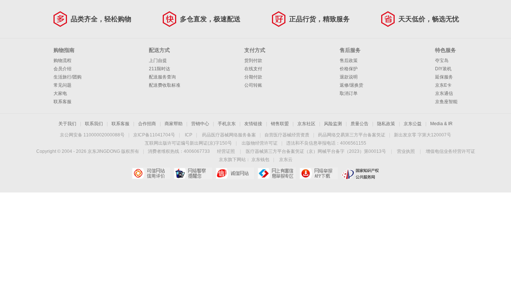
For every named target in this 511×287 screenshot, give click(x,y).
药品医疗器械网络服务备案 (229, 135)
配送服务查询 (162, 77)
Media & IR (441, 123)
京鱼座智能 (446, 101)
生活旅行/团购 (67, 77)
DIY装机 (443, 68)
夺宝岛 (442, 60)
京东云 (286, 159)
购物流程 (62, 60)
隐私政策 (386, 123)
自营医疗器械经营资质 (286, 135)
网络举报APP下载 (318, 173)
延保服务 (444, 77)
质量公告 (359, 123)
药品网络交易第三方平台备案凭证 (351, 135)
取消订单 (349, 93)
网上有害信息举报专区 (276, 173)
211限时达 (159, 68)
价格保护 (349, 68)
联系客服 (62, 101)
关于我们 (67, 123)
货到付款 (253, 60)
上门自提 (158, 60)
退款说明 (349, 77)
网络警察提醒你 (193, 173)
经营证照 (226, 151)
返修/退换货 (351, 85)
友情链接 (253, 123)
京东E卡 (443, 85)
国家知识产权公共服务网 (360, 173)
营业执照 (406, 151)
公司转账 (253, 85)
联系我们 (94, 123)
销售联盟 (280, 123)
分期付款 (253, 77)
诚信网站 (234, 173)
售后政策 (349, 60)
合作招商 (147, 123)
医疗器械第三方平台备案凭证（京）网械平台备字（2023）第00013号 (316, 151)
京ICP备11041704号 (154, 135)
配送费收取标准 (164, 85)
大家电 (60, 93)
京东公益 (413, 123)
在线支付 (253, 68)
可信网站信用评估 (151, 173)
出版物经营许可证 (260, 143)
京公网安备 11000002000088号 (92, 135)
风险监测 (333, 123)
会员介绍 (62, 68)
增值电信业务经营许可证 (450, 151)
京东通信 (444, 93)
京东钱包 (260, 159)
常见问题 (62, 85)
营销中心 (200, 123)
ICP (188, 135)
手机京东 (227, 123)
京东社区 (306, 123)
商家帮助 (174, 123)
